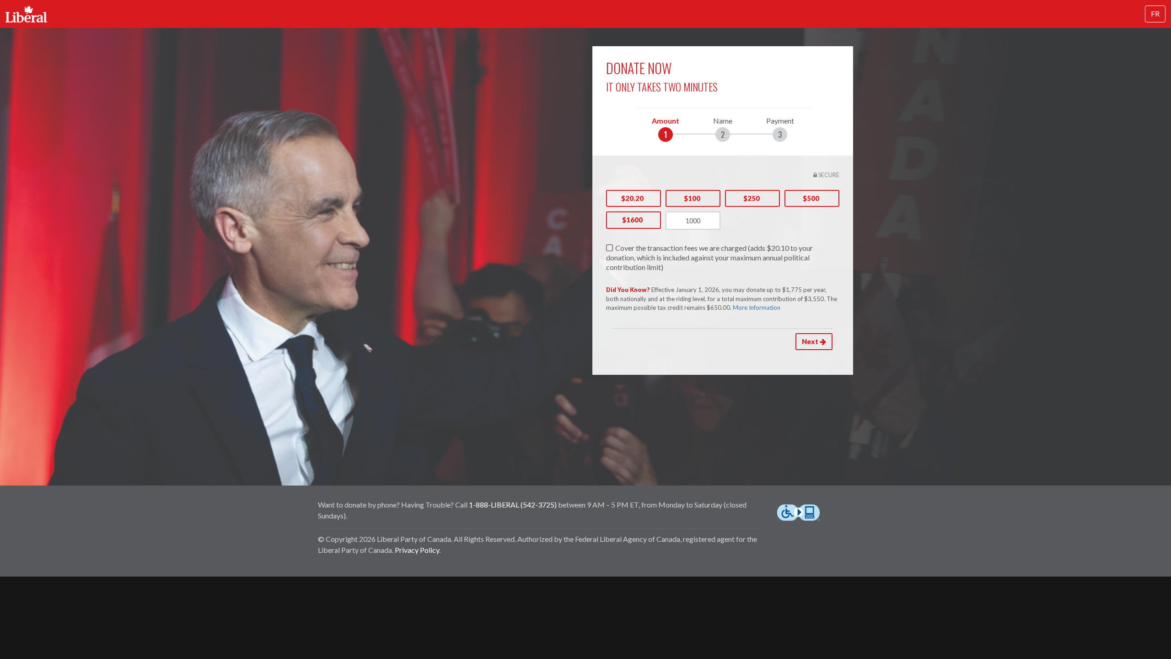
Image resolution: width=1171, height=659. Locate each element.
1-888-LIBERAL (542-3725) (513, 504)
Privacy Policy (417, 550)
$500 (811, 198)
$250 (751, 198)
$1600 (632, 220)
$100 (692, 198)
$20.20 (632, 198)
